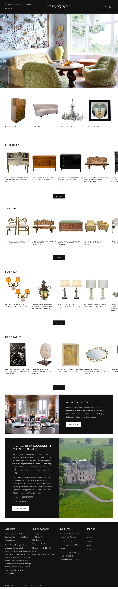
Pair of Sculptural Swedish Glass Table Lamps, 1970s (95, 305)
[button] (8, 4)
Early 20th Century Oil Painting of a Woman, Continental (70, 370)
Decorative (93, 126)
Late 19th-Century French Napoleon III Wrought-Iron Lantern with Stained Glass (42, 306)
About (89, 545)
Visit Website (21, 508)
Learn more (73, 424)
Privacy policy (38, 585)
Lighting (64, 126)
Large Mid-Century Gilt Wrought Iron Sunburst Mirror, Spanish (96, 371)
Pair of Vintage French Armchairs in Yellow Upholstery (93, 242)
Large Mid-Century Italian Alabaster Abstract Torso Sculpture (42, 371)
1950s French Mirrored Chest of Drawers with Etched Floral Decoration (17, 179)
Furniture (11, 126)
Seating (37, 126)
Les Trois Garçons (15, 585)
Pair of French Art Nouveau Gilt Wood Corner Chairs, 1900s (17, 242)
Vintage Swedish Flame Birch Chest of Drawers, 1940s (43, 179)
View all (59, 196)
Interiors (90, 538)
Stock (89, 534)
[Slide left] (54, 190)
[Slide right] (63, 190)
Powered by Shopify (26, 585)
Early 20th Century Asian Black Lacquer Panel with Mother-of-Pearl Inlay (17, 371)
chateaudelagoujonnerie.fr (69, 559)
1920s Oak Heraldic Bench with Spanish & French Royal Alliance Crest (96, 179)
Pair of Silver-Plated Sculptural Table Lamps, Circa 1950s (69, 306)
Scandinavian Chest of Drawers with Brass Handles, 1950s (70, 179)
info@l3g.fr (22, 501)
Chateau (90, 541)
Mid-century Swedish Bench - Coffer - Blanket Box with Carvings (69, 242)
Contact (89, 549)
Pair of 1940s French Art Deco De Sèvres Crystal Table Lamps (17, 305)
